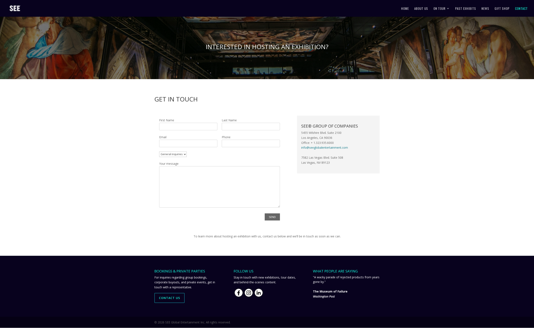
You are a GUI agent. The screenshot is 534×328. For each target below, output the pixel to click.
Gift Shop (502, 9)
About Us (421, 9)
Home (405, 9)
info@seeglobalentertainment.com (324, 147)
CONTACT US (169, 298)
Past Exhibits (465, 9)
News (485, 9)
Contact (521, 9)
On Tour (439, 9)
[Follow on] (300, 183)
